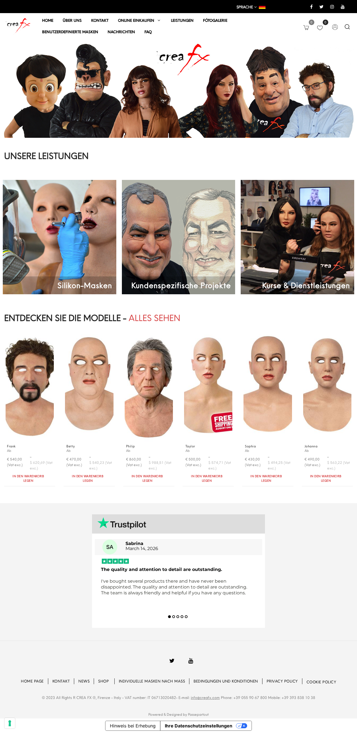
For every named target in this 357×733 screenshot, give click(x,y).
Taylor (190, 446)
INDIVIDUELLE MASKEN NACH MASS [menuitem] (152, 681)
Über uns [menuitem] (72, 20)
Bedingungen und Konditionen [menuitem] (226, 681)
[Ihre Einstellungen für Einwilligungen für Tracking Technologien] (9, 723)
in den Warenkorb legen (28, 478)
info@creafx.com (205, 697)
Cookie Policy (321, 681)
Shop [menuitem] (104, 681)
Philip (130, 446)
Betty (70, 446)
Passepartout (198, 714)
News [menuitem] (84, 681)
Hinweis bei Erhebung (133, 726)
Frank (11, 446)
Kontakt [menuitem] (99, 20)
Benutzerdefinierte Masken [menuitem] (70, 31)
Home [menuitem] (47, 20)
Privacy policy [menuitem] (282, 681)
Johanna (311, 446)
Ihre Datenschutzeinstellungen (198, 726)
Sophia (250, 446)
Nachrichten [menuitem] (121, 31)
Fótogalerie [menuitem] (215, 20)
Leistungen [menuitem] (182, 20)
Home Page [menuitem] (32, 681)
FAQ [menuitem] (148, 31)
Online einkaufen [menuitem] (138, 20)
